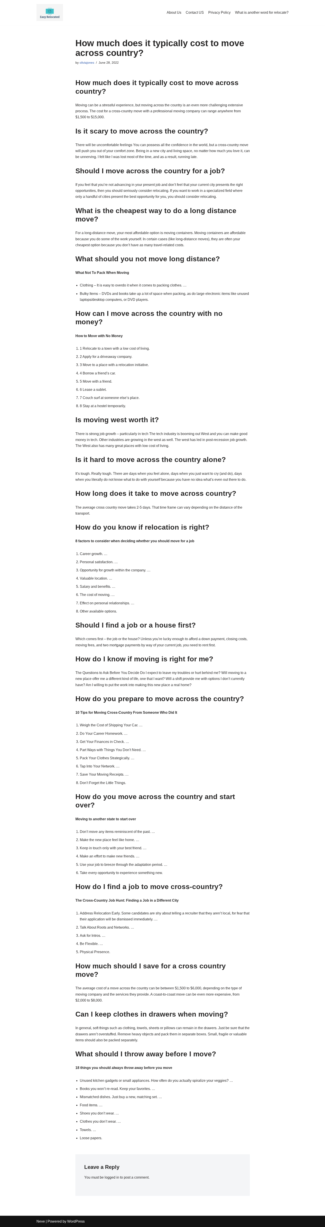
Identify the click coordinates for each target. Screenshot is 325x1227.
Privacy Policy (219, 12)
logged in (112, 1177)
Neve (40, 1221)
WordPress (76, 1221)
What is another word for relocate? (262, 12)
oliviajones (87, 62)
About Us (174, 12)
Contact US (195, 12)
